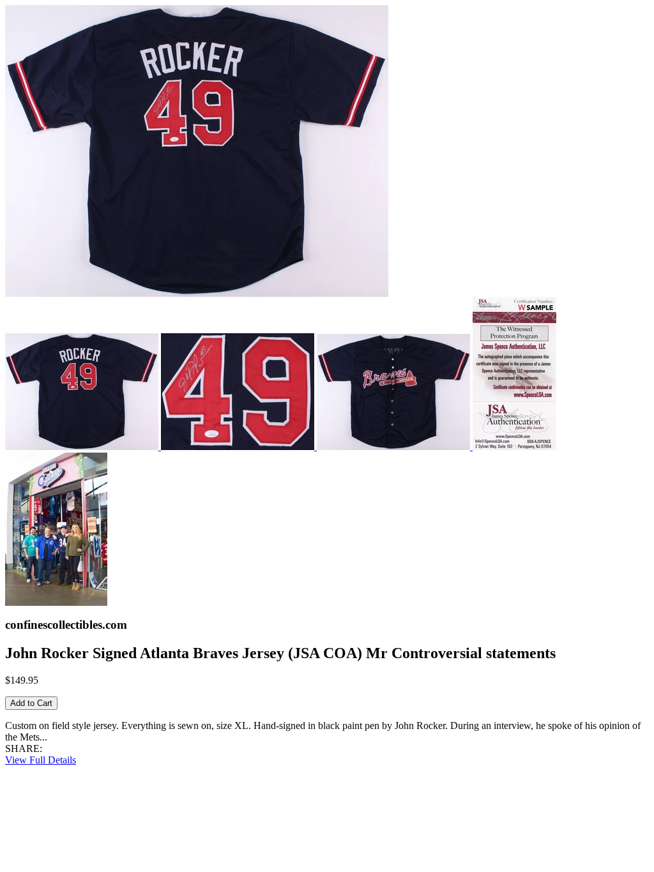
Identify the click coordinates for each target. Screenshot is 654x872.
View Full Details (40, 760)
